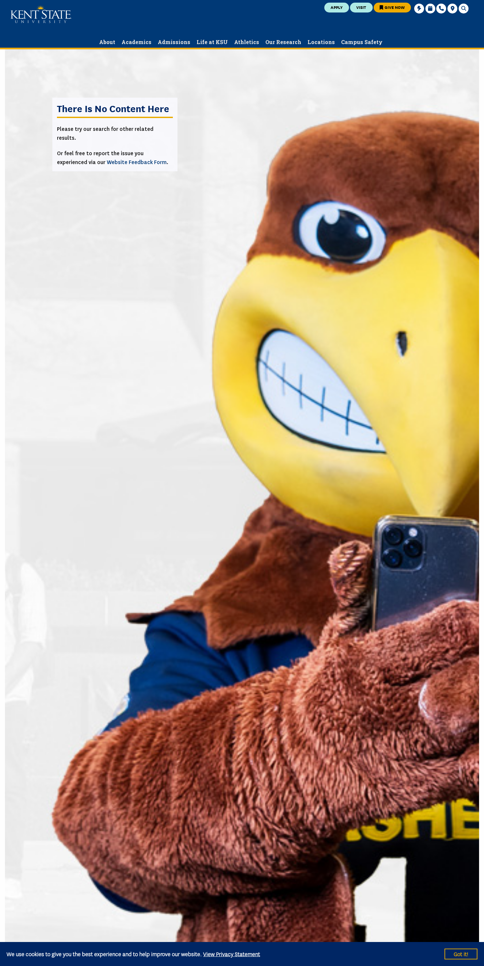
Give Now (394, 7)
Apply (337, 7)
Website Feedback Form (137, 162)
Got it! (461, 954)
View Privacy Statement (231, 954)
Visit (361, 7)
